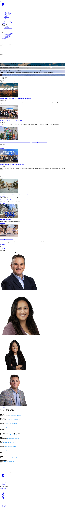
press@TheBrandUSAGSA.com (13, 434)
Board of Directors (7, 14)
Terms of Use (4, 505)
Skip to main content (3, 0)
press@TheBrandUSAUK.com (8, 461)
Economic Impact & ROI (8, 33)
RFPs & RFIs (6, 17)
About (3, 9)
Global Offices (6, 15)
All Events (6, 26)
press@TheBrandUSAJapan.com (10, 446)
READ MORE (2, 196)
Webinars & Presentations (8, 29)
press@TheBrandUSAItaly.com (8, 442)
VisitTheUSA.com (3, 488)
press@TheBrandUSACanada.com (11, 423)
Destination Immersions (8, 28)
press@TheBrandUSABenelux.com (13, 419)
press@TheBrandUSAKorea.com (10, 450)
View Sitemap (4, 506)
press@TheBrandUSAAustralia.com (14, 411)
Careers (5, 16)
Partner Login (4, 49)
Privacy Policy (4, 504)
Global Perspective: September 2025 (6, 219)
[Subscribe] (10, 472)
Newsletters (6, 42)
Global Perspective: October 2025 (6, 199)
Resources (4, 30)
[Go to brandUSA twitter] (3, 493)
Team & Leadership (7, 13)
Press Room (4, 38)
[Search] (1, 45)
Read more (2, 104)
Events (3, 23)
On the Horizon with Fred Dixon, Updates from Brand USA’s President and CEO (14, 194)
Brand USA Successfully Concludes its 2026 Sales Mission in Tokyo (11, 120)
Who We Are (6, 12)
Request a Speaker (7, 36)
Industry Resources (7, 34)
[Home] (1, 1)
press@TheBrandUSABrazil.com (15, 415)
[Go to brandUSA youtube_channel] (3, 498)
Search (10, 44)
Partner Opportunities (7, 21)
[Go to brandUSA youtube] (3, 5)
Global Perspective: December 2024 (6, 239)
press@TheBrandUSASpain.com (15, 457)
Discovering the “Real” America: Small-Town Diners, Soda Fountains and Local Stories (15, 98)
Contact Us (4, 482)
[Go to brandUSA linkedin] (3, 4)
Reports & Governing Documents (9, 18)
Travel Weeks (6, 27)
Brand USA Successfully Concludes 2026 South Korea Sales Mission (12, 164)
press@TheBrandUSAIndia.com (13, 438)
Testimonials (6, 37)
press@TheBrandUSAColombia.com (10, 427)
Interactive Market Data (8, 35)
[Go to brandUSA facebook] (3, 496)
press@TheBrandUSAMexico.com (10, 453)
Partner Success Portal (8, 22)
